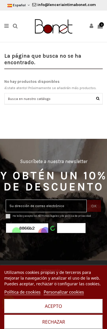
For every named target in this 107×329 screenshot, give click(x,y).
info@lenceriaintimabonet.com (66, 4)
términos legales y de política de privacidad (64, 215)
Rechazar (53, 322)
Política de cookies (22, 292)
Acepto (53, 306)
